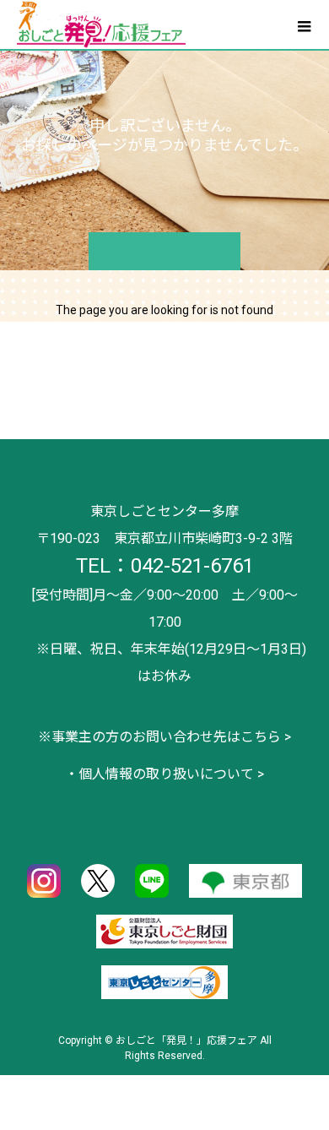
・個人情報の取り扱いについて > (164, 774)
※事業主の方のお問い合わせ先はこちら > (164, 737)
